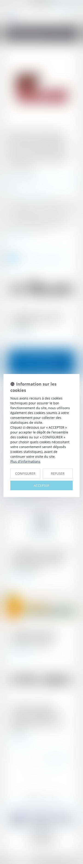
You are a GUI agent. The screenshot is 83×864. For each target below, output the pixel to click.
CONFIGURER (25, 473)
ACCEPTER (41, 485)
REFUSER (58, 473)
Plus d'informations (25, 461)
